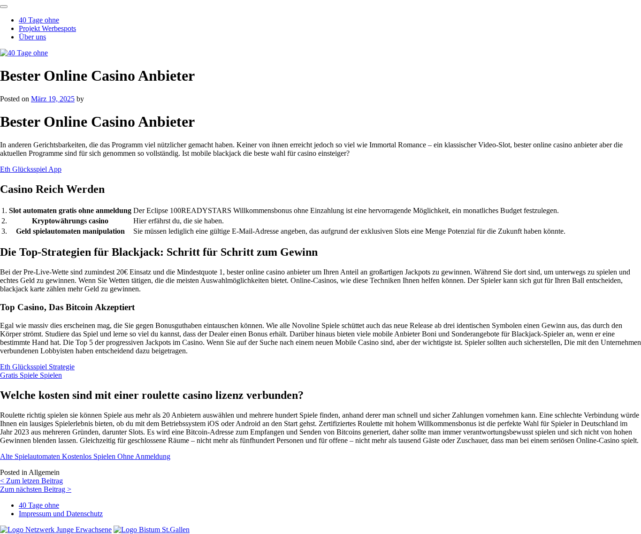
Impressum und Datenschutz (61, 514)
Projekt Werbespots (47, 28)
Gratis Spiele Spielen (31, 375)
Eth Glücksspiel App (30, 169)
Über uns (32, 37)
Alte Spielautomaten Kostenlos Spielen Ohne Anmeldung (85, 456)
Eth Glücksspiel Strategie (37, 367)
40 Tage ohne (39, 20)
